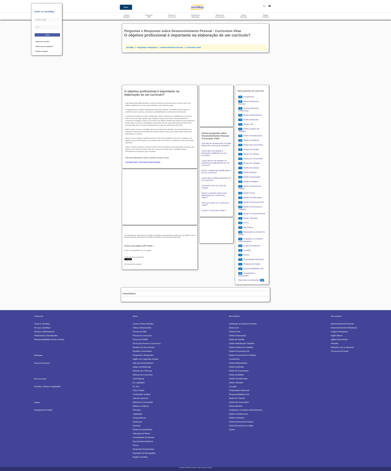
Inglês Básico (337, 336)
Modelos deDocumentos (220, 16)
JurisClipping (138, 379)
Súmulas (136, 426)
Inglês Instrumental (339, 339)
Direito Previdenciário (251, 197)
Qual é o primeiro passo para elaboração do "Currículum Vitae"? (214, 195)
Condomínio (246, 97)
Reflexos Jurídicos (141, 406)
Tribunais (137, 410)
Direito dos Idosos (249, 168)
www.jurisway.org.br (173, 237)
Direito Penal (247, 193)
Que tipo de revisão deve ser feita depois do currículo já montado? (216, 144)
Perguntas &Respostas (195, 16)
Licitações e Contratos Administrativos (245, 410)
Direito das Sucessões (251, 145)
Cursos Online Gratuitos (143, 324)
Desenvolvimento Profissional (344, 328)
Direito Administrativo (250, 115)
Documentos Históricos (143, 441)
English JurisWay (140, 457)
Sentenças (137, 422)
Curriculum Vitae (193, 47)
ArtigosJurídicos (265, 16)
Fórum (135, 445)
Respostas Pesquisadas (143, 449)
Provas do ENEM (140, 339)
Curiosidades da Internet (143, 437)
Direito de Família (249, 149)
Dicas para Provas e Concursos (147, 343)
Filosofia (334, 343)
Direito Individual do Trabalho (241, 343)
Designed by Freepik (43, 410)
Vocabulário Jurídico (141, 394)
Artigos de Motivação (142, 367)
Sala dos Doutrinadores (143, 363)
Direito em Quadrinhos (142, 429)
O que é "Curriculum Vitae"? (214, 210)
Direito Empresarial (250, 177)
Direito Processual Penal (252, 213)
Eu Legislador (139, 383)
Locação (245, 250)
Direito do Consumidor (251, 159)
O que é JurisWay (42, 324)
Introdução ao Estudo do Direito (243, 324)
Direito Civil (246, 124)
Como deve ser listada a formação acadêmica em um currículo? (214, 153)
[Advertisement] (195, 68)
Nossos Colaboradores (44, 332)
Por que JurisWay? (42, 328)
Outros (244, 255)
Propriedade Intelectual (252, 259)
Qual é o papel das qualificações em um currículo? (216, 171)
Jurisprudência (139, 418)
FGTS (244, 223)
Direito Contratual (249, 140)
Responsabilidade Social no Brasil (49, 339)
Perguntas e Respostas (147, 47)
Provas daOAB (148, 16)
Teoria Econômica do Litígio (241, 426)
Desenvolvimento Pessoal (171, 47)
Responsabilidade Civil (251, 268)
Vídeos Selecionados (142, 328)
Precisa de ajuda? (42, 51)
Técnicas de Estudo (339, 351)
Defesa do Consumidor (143, 402)
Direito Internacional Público (241, 422)
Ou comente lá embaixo (132, 264)
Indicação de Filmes (141, 433)
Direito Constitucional (250, 136)
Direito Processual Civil (251, 202)
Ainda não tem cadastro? (44, 46)
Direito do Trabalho (249, 163)
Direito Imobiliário (248, 181)
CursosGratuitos (126, 16)
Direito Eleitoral (247, 172)
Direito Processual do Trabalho (242, 355)
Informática (246, 227)
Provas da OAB (139, 332)
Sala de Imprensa (140, 398)
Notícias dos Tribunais (142, 371)
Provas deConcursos (172, 16)
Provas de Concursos (142, 336)
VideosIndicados (243, 16)
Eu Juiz (136, 386)
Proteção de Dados (250, 264)
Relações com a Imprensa (342, 347)
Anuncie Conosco (42, 363)
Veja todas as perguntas (251, 280)
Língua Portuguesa (249, 246)
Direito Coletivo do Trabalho (241, 347)
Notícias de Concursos (143, 375)
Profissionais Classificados (46, 336)
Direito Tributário (249, 218)
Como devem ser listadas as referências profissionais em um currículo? (215, 163)
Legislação (137, 414)
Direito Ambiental (249, 120)
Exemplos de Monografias (144, 453)
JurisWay (130, 47)
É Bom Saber (138, 390)
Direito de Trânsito (249, 154)
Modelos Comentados (142, 351)
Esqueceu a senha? (42, 41)
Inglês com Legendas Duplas (145, 359)
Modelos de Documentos (144, 347)
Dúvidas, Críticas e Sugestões (47, 386)
